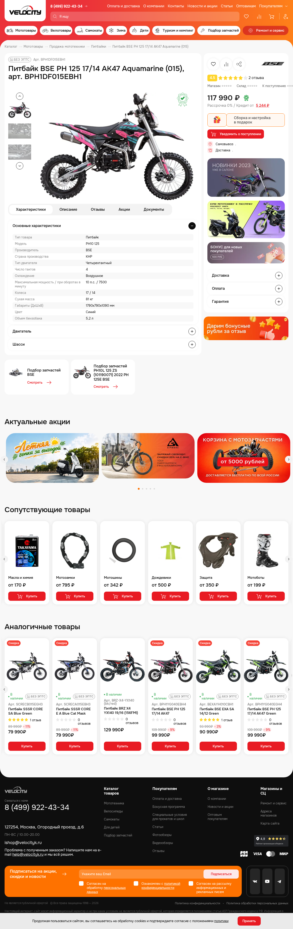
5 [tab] (154, 488)
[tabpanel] (52, 458)
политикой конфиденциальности (160, 886)
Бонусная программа (168, 807)
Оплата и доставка (123, 6)
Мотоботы (255, 578)
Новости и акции (202, 6)
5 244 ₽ (262, 105)
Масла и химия (20, 578)
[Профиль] (283, 16)
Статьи (227, 6)
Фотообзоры (162, 835)
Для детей (111, 827)
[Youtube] (267, 881)
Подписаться (221, 874)
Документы (154, 209)
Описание (68, 209)
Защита (206, 578)
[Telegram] (280, 881)
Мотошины (113, 578)
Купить (31, 596)
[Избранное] (246, 16)
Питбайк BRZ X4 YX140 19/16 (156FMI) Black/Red (121, 710)
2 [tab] (142, 488)
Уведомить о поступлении (240, 134)
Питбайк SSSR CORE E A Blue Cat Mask (73, 711)
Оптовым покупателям (218, 817)
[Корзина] (272, 16)
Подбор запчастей (118, 835)
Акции (124, 209)
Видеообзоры (162, 843)
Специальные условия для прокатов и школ (169, 817)
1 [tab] (139, 489)
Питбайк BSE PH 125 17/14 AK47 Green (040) (264, 711)
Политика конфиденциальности (197, 903)
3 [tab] (146, 488)
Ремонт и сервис (273, 803)
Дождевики (161, 578)
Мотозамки (65, 578)
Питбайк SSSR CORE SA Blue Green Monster (25, 711)
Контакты (176, 6)
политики (221, 921)
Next (288, 459)
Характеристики (31, 209)
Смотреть (35, 382)
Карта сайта (269, 823)
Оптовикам (246, 6)
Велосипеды (113, 811)
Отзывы (98, 209)
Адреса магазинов (268, 813)
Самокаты (111, 819)
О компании (153, 6)
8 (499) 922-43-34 (66, 6)
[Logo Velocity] (25, 10)
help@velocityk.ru (27, 854)
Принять (249, 921)
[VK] (255, 881)
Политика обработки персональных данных (257, 903)
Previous (4, 459)
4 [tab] (150, 488)
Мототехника (114, 803)
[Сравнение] (259, 16)
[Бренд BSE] (272, 64)
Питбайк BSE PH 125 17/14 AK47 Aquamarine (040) (168, 711)
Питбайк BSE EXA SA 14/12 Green (217, 711)
